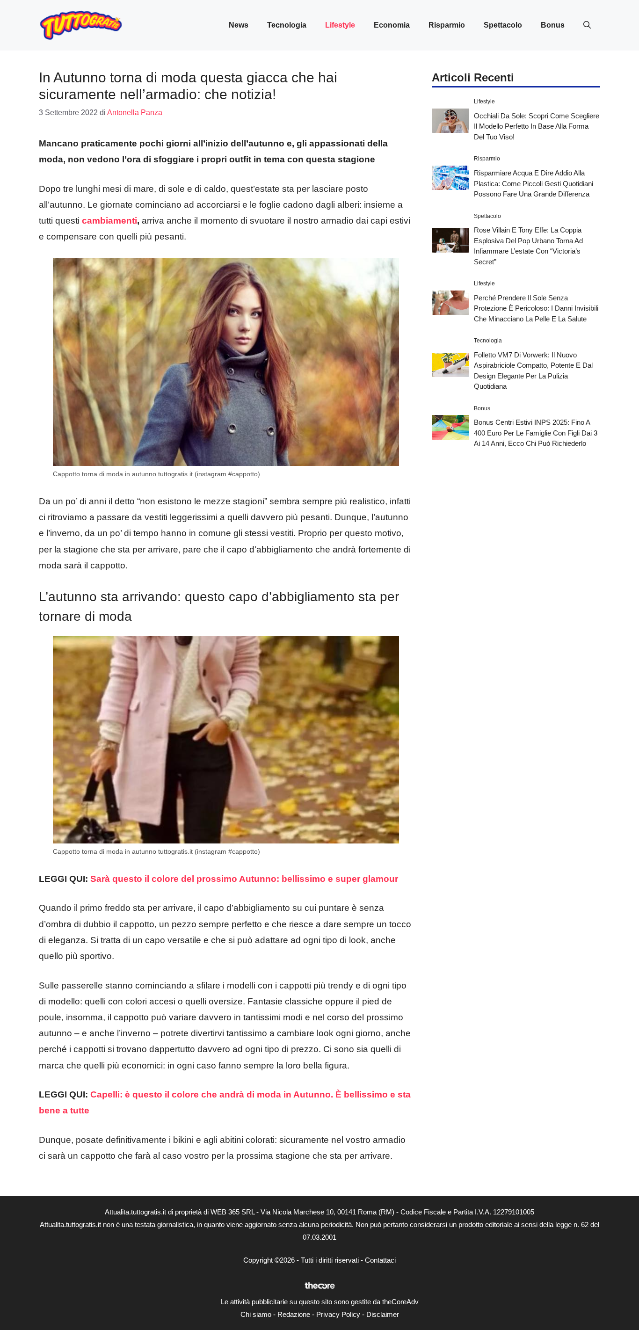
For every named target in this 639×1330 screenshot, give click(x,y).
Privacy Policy (338, 1314)
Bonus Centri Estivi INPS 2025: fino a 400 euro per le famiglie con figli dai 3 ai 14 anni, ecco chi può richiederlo (535, 432)
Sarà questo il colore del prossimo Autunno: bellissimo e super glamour (244, 879)
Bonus (553, 25)
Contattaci (380, 1260)
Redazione (293, 1314)
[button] (587, 25)
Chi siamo (255, 1314)
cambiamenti (109, 220)
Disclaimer (382, 1314)
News (238, 25)
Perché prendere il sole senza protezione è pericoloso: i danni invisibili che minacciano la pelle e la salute (536, 307)
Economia (392, 25)
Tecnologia (286, 25)
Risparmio (446, 25)
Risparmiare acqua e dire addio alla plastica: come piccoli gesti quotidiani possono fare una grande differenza (533, 182)
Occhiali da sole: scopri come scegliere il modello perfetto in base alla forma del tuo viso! (536, 125)
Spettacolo (503, 25)
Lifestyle (340, 25)
